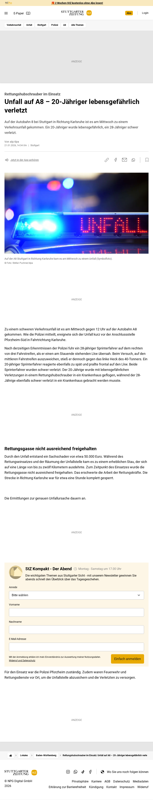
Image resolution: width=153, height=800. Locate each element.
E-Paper (19, 13)
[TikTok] (83, 772)
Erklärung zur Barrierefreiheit (67, 787)
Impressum (127, 787)
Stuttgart (41, 25)
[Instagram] (68, 772)
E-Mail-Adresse (17, 638)
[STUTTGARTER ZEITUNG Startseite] (76, 13)
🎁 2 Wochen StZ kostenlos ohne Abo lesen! (77, 2)
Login (145, 12)
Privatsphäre (80, 781)
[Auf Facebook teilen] (115, 160)
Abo (129, 13)
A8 (64, 25)
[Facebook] (90, 772)
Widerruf (143, 787)
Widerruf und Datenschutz (22, 660)
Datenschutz (121, 781)
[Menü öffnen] (6, 13)
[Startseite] (10, 755)
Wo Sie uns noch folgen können (128, 772)
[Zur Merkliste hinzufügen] (146, 160)
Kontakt (111, 787)
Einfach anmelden (127, 659)
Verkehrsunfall (14, 25)
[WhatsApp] (76, 772)
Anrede (13, 587)
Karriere (96, 781)
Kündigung (96, 787)
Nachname (15, 621)
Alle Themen (77, 25)
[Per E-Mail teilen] (124, 160)
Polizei (54, 25)
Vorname (14, 604)
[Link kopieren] (106, 160)
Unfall (29, 25)
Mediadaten (141, 781)
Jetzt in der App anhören (24, 159)
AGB (107, 781)
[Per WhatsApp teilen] (133, 160)
